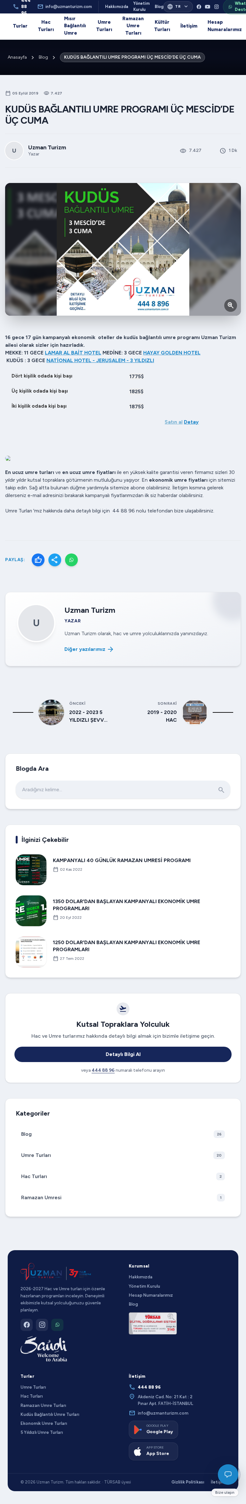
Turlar (20, 26)
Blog (159, 6)
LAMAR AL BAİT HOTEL (73, 353)
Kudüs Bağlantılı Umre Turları (49, 1414)
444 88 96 (103, 1070)
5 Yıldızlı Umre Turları (41, 1432)
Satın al (174, 422)
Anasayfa (17, 57)
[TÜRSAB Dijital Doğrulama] (153, 1323)
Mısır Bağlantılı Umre (75, 26)
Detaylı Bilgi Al (123, 1054)
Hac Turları (46, 25)
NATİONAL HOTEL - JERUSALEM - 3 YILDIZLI (100, 360)
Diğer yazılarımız (89, 649)
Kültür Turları (162, 25)
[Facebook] (199, 6)
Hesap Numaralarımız (225, 25)
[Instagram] (216, 6)
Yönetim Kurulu (141, 6)
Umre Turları (104, 25)
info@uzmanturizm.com (64, 7)
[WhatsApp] (71, 559)
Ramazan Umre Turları (133, 26)
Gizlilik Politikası (187, 1482)
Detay (191, 422)
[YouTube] (207, 6)
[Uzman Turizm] (55, 1272)
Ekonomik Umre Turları (43, 1423)
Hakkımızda (116, 6)
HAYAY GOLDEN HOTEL (172, 353)
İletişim (188, 26)
